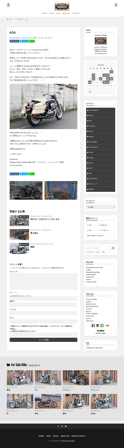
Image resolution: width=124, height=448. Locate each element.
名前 (12, 301)
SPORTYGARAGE (92, 313)
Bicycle (91, 115)
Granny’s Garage (91, 299)
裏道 (8, 390)
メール (13, 309)
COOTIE (89, 309)
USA (90, 173)
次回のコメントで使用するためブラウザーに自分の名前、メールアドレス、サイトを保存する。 (42, 326)
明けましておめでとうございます (45, 219)
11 (93, 79)
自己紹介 (91, 189)
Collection (92, 126)
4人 (36, 390)
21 (104, 82)
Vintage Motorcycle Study (94, 267)
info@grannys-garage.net (94, 348)
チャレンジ (95, 390)
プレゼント (67, 390)
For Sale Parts (93, 147)
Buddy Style (90, 277)
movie (91, 163)
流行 (103, 252)
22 (108, 82)
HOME (44, 13)
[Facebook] (14, 41)
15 (108, 79)
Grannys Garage (68, 441)
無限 (32, 247)
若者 (36, 413)
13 (101, 79)
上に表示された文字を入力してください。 (23, 331)
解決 (64, 413)
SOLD (58, 13)
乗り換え (34, 233)
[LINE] (31, 41)
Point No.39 (90, 316)
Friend (91, 152)
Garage (91, 157)
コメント (13, 271)
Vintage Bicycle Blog (92, 272)
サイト (12, 318)
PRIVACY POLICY (78, 436)
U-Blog (88, 270)
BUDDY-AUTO (91, 304)
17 (90, 82)
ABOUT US (66, 13)
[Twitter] (24, 41)
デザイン (98, 252)
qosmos (88, 279)
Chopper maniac (91, 282)
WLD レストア (93, 184)
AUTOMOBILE (93, 110)
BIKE (90, 121)
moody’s (89, 301)
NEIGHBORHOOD (92, 306)
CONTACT (76, 13)
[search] (113, 248)
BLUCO (88, 311)
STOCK (51, 13)
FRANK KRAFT (91, 274)
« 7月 (89, 92)
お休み (93, 413)
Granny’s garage (16, 165)
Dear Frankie (91, 235)
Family (91, 131)
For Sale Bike (19, 19)
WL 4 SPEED (93, 178)
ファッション (90, 252)
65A (26, 19)
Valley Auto (89, 321)
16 (111, 79)
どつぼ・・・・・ (93, 225)
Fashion (91, 136)
